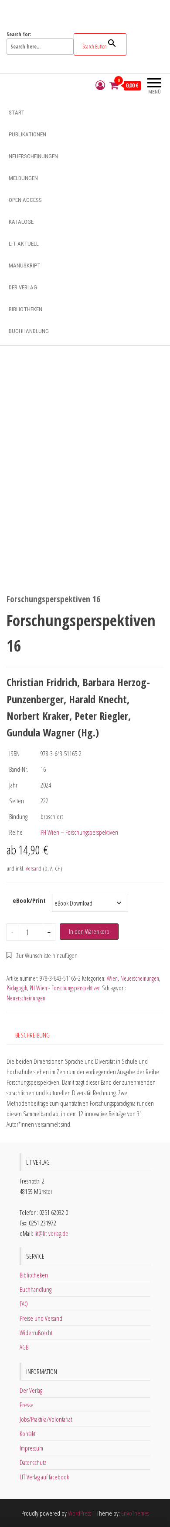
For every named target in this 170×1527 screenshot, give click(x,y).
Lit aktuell (24, 243)
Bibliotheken (25, 309)
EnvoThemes (135, 1513)
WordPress (79, 1513)
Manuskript (25, 265)
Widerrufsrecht (36, 1332)
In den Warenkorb (89, 931)
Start (16, 112)
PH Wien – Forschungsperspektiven (79, 832)
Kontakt (27, 1433)
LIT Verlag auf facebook (44, 1476)
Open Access (25, 200)
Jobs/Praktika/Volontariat (46, 1419)
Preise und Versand (41, 1318)
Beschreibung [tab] (32, 1035)
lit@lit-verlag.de (51, 1233)
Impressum (31, 1448)
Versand (33, 868)
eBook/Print (29, 900)
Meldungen (23, 178)
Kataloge (21, 222)
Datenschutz (33, 1462)
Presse (27, 1404)
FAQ (24, 1303)
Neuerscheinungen (33, 156)
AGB (24, 1347)
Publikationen (27, 134)
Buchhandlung (29, 331)
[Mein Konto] (100, 85)
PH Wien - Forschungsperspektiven (65, 988)
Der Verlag (23, 287)
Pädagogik (17, 988)
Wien (112, 978)
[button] (42, 955)
